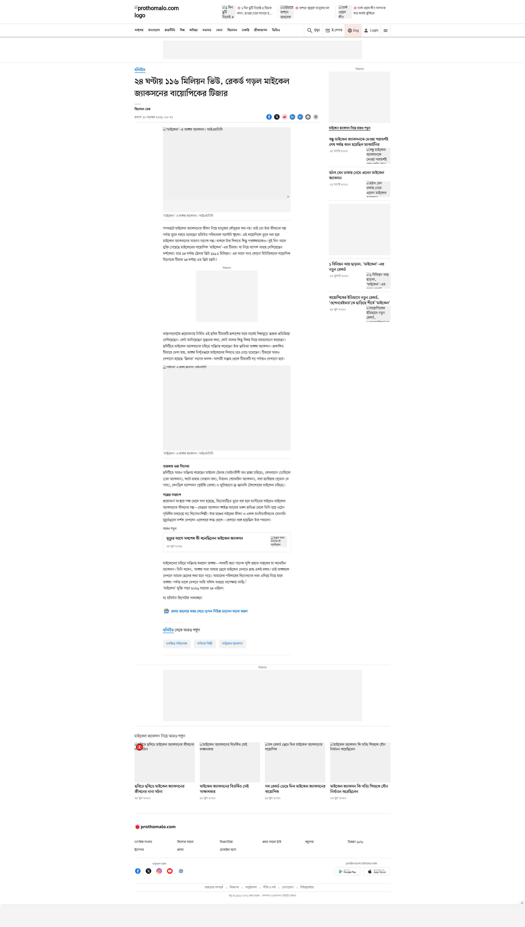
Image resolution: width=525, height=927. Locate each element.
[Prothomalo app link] (347, 872)
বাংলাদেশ (154, 30)
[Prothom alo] (162, 11)
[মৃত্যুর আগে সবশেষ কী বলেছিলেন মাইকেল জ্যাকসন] (279, 541)
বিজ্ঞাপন (234, 887)
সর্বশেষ (139, 30)
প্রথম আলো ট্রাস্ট (271, 842)
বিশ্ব (182, 30)
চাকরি (245, 30)
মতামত (207, 30)
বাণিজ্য (193, 30)
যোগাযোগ (288, 887)
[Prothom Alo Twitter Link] (150, 872)
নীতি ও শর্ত (269, 887)
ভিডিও (276, 30)
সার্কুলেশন (251, 887)
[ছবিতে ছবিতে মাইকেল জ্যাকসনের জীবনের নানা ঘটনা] (165, 762)
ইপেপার (139, 850)
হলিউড (140, 70)
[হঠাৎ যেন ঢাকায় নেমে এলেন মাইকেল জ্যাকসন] (378, 189)
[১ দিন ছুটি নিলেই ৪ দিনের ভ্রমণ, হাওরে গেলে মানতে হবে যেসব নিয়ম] (228, 11)
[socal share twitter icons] (277, 119)
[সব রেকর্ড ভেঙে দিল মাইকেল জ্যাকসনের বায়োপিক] (295, 762)
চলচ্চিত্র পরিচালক (176, 644)
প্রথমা (180, 850)
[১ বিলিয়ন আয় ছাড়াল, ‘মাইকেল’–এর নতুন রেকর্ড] (378, 281)
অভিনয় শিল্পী (204, 644)
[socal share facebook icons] (270, 119)
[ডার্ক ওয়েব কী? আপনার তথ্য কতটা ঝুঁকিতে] (345, 11)
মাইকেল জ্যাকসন (232, 644)
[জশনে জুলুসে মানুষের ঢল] (286, 11)
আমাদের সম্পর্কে (214, 887)
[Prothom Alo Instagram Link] (161, 872)
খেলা (219, 30)
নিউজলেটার (307, 887)
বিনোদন (232, 30)
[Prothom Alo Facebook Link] (140, 872)
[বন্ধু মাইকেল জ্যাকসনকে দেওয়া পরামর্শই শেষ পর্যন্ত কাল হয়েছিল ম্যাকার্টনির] (378, 156)
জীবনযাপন (260, 30)
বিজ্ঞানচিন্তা (226, 842)
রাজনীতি (170, 30)
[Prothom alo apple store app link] (376, 872)
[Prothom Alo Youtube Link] (172, 872)
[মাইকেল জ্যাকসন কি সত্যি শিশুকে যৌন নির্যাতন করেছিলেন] (360, 762)
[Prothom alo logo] (155, 828)
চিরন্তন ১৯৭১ (355, 842)
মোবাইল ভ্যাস (228, 850)
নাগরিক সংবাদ (143, 842)
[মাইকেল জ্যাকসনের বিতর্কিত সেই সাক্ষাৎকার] (230, 762)
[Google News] (181, 871)
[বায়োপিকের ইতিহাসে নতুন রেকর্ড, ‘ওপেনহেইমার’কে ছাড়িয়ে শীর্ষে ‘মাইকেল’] (378, 314)
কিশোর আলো (185, 842)
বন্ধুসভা (309, 842)
